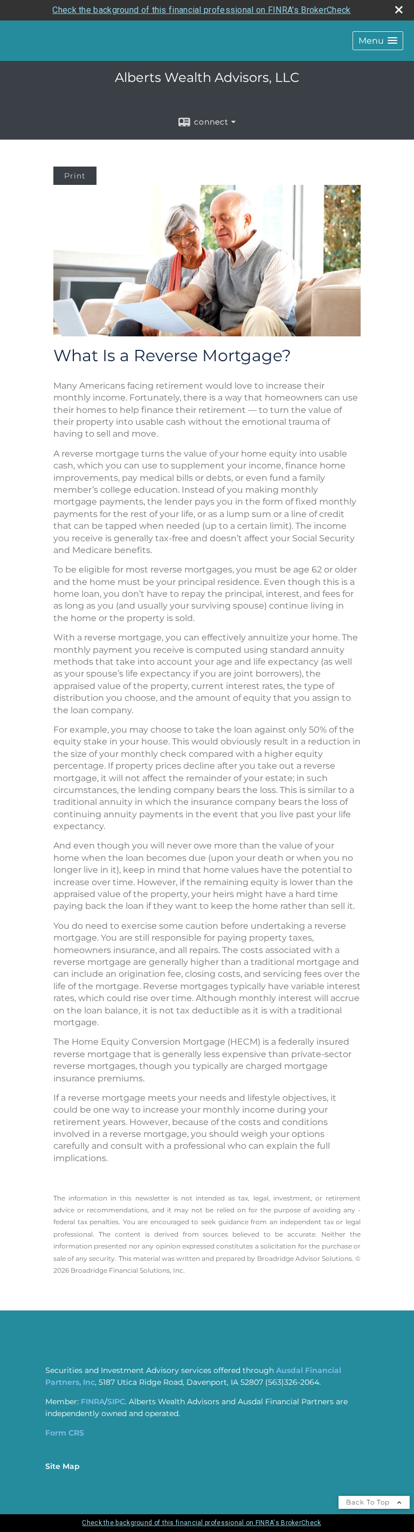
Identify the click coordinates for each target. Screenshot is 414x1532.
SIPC (116, 1401)
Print (75, 176)
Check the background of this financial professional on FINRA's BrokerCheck (201, 10)
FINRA (93, 1401)
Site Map (62, 1466)
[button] (378, 40)
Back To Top (369, 1502)
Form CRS (64, 1433)
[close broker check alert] (399, 9)
